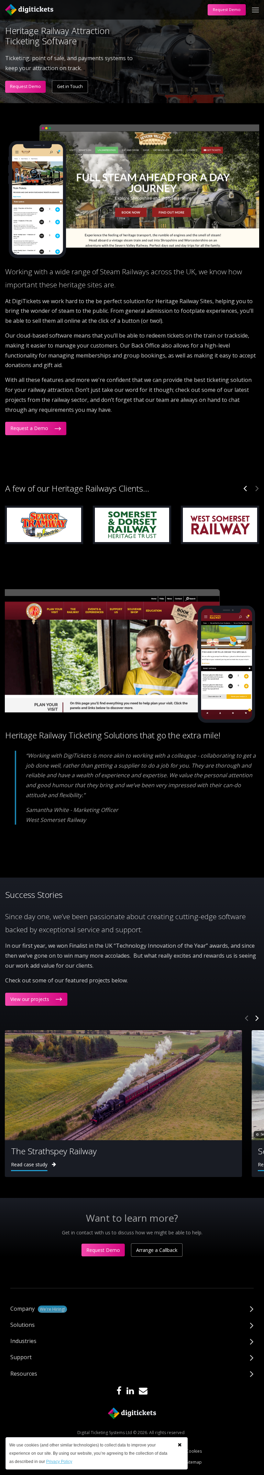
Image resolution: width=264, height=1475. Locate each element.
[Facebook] (119, 1391)
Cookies (194, 1451)
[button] (179, 1444)
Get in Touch (70, 86)
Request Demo (227, 9)
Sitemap (194, 1462)
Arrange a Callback (156, 1250)
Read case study (29, 1164)
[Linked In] (130, 1391)
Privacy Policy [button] (59, 1461)
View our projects (30, 999)
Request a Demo (30, 428)
